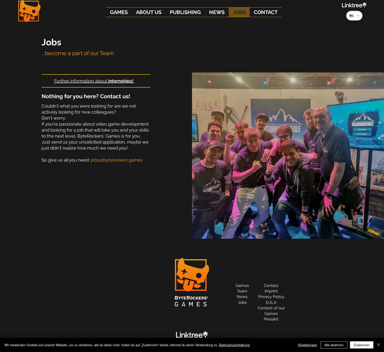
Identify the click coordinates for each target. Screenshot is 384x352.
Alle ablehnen (334, 345)
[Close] (378, 344)
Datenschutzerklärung (234, 345)
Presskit (271, 319)
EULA (271, 302)
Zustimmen (362, 345)
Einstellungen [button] (307, 345)
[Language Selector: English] (354, 15)
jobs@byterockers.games (117, 160)
